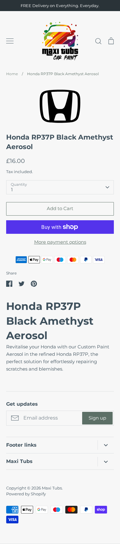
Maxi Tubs (52, 487)
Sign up (97, 418)
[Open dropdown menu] (106, 445)
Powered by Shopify (26, 493)
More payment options (60, 242)
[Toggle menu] (10, 41)
